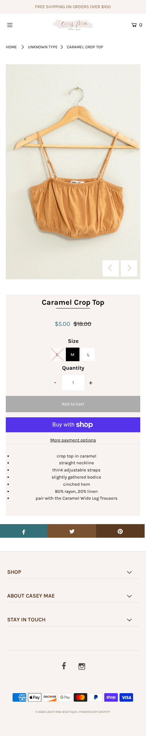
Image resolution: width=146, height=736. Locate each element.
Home (11, 47)
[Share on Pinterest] (120, 531)
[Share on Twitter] (72, 531)
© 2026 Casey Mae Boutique (56, 712)
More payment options (73, 439)
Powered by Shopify (94, 712)
